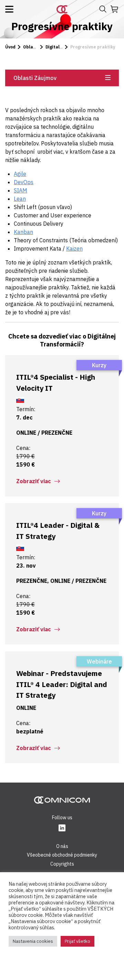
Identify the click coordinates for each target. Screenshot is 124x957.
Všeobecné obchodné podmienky (62, 855)
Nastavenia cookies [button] (33, 941)
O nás (62, 846)
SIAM (20, 190)
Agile (20, 173)
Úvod (10, 46)
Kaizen (74, 248)
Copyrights (62, 864)
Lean (20, 198)
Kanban (23, 231)
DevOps (23, 182)
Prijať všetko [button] (77, 941)
